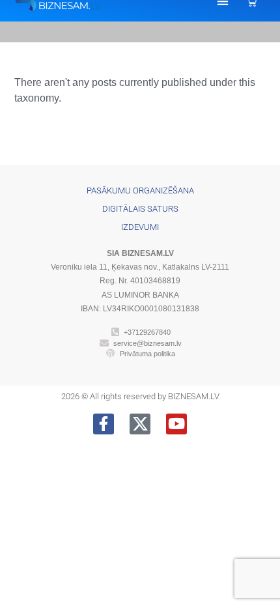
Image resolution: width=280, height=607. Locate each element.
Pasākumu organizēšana (140, 190)
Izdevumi (140, 227)
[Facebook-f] (103, 424)
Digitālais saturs (140, 209)
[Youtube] (176, 424)
